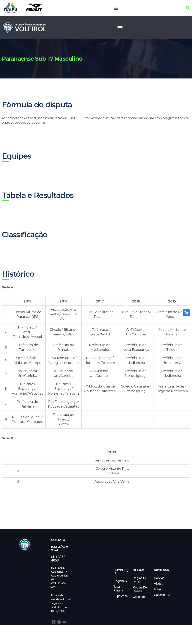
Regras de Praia (140, 579)
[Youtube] (64, 622)
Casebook (139, 596)
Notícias (159, 578)
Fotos (157, 589)
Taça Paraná (118, 588)
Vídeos (158, 583)
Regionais (120, 581)
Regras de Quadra (140, 589)
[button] (116, 8)
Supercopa (120, 596)
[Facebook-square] (53, 622)
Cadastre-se (162, 595)
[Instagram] (59, 622)
